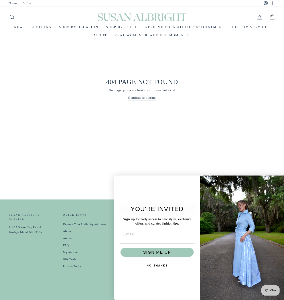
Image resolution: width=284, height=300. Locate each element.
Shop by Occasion (79, 27)
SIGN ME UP (154, 252)
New (18, 27)
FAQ (66, 245)
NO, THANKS (154, 265)
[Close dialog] (279, 180)
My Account (71, 252)
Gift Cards (69, 259)
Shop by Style (122, 27)
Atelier (67, 238)
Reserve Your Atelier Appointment (185, 27)
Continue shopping (142, 97)
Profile (26, 3)
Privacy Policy (72, 266)
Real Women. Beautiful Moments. (153, 35)
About (100, 35)
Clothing (41, 27)
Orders (13, 3)
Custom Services (251, 27)
